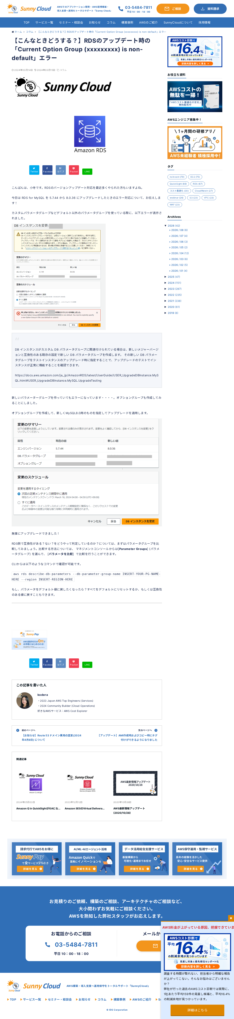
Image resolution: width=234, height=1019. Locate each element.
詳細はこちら (197, 1010)
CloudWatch (204, 190)
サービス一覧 (44, 22)
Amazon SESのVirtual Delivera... (85, 808)
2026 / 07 (179, 235)
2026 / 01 (179, 270)
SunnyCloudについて (178, 22)
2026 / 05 (179, 247)
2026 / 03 (179, 259)
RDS (198, 183)
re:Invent (177, 176)
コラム (111, 22)
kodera (42, 695)
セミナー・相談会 (71, 22)
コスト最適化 (179, 190)
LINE (87, 171)
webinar (176, 197)
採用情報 (204, 22)
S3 (194, 197)
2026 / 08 (179, 230)
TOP (27, 22)
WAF (175, 204)
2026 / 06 (179, 241)
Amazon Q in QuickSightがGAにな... (38, 808)
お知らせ (95, 22)
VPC (209, 197)
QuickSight (178, 183)
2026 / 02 (179, 264)
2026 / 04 (180, 253)
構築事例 (127, 22)
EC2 (195, 176)
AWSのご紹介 (148, 22)
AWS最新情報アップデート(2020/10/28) (129, 810)
